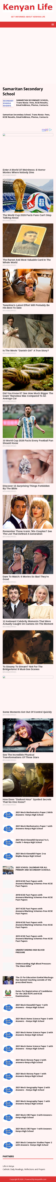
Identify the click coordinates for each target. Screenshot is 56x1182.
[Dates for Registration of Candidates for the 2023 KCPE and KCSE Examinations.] (8, 996)
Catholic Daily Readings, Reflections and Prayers (24, 1169)
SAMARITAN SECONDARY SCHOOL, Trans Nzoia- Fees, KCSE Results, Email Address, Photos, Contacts (32, 102)
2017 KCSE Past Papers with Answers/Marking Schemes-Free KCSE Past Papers (34, 911)
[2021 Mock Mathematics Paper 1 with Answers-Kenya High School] (8, 831)
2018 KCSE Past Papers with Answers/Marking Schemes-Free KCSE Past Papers (34, 897)
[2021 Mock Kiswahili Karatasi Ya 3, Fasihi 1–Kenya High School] (8, 845)
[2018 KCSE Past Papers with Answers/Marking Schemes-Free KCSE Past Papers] (8, 900)
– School (34, 1033)
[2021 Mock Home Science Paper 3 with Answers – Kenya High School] (8, 1024)
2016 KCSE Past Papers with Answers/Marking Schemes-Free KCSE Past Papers (34, 925)
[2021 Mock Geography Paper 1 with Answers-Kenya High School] (8, 1106)
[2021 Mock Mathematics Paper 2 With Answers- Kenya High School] (8, 817)
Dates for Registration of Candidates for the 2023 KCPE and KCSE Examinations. (34, 993)
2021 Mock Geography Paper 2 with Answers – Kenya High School (33, 1088)
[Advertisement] (28, 56)
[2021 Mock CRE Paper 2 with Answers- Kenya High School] (8, 1120)
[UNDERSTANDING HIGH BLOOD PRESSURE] (8, 955)
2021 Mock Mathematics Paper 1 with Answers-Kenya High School (34, 827)
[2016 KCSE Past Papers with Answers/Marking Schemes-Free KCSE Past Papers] (8, 928)
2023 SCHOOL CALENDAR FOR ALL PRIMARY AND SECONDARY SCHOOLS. (33, 868)
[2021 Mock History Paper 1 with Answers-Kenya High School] (8, 1079)
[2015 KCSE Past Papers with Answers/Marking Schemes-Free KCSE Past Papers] (8, 941)
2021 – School (32, 841)
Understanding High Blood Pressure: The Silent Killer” (33, 964)
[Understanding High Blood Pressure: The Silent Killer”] (8, 969)
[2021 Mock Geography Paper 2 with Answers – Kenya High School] (8, 1093)
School (32, 1006)
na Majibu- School (31, 854)
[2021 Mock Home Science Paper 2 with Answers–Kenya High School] (8, 1038)
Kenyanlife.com (40, 1179)
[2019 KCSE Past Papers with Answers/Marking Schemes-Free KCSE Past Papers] (8, 886)
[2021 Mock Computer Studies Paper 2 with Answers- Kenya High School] (8, 1148)
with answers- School (31, 1061)
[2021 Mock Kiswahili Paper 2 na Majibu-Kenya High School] (8, 859)
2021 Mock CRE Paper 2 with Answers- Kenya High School (34, 1116)
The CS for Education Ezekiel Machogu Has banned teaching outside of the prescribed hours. (34, 980)
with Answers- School (31, 1074)
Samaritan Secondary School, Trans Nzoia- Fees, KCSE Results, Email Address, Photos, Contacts (26, 115)
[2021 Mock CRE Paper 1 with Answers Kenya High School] (8, 1134)
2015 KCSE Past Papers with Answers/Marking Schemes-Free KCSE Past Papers (34, 938)
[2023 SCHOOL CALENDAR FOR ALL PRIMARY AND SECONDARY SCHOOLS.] (8, 872)
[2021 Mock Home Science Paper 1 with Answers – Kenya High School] (8, 1051)
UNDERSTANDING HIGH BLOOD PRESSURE (30, 951)
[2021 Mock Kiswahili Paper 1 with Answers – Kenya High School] (8, 1010)
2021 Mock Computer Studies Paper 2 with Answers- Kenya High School (34, 1143)
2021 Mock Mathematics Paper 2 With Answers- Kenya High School (34, 813)
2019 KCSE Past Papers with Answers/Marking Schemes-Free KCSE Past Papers (34, 883)
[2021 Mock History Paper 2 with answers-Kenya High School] (8, 1065)
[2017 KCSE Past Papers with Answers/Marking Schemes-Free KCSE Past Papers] (8, 914)
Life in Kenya (8, 1166)
